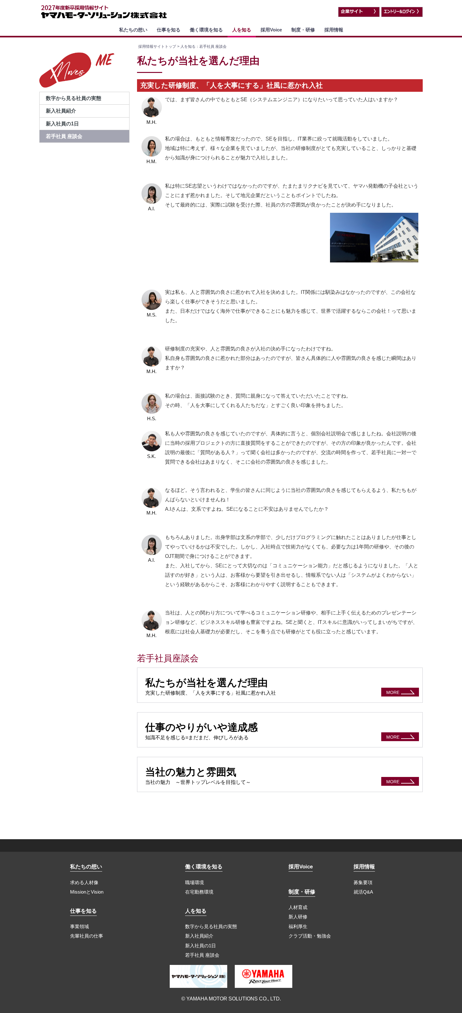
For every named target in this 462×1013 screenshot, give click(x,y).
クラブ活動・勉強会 (310, 936)
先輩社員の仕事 (86, 936)
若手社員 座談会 (202, 955)
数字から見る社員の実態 (211, 926)
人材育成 (298, 907)
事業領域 (79, 926)
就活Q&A (363, 892)
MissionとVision (86, 892)
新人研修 (298, 916)
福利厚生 (298, 926)
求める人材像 (84, 882)
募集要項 (363, 882)
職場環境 (194, 882)
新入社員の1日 (200, 945)
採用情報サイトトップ (157, 46)
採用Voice (271, 29)
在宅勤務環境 (199, 892)
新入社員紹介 (199, 936)
